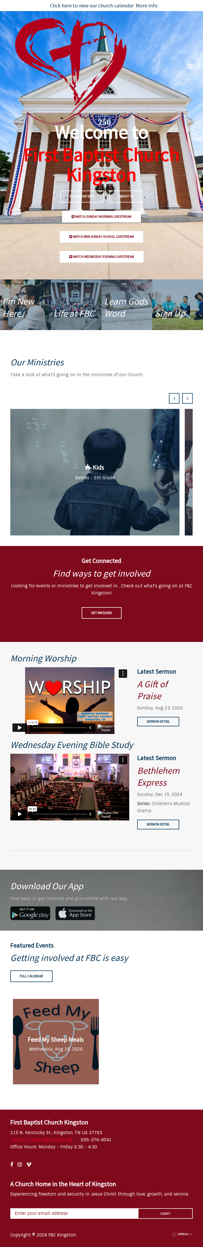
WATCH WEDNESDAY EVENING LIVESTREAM (103, 256)
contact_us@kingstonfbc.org (41, 1140)
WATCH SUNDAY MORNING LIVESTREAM (103, 216)
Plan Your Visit (82, 196)
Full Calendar (31, 976)
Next (187, 398)
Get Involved (101, 613)
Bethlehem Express (158, 777)
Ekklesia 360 (182, 1234)
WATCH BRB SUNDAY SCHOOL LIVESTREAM (103, 236)
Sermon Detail (158, 721)
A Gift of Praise (152, 690)
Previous (174, 398)
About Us (126, 196)
